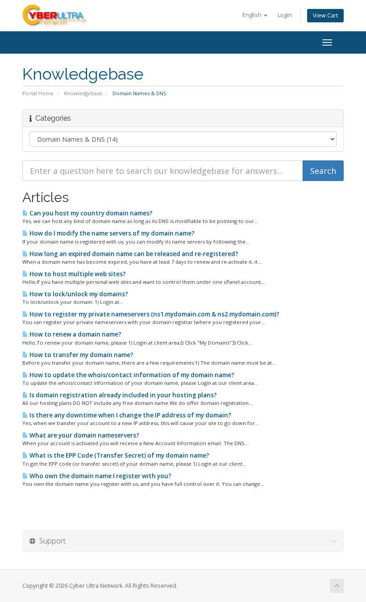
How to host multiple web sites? (77, 274)
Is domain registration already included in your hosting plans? (122, 395)
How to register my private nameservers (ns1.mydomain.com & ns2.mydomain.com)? (153, 314)
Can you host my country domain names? (90, 213)
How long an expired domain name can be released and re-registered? (133, 254)
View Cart (325, 15)
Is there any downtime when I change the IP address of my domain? (129, 415)
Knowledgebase (83, 93)
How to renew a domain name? (74, 334)
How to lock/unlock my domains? (78, 294)
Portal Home (38, 93)
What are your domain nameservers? (83, 435)
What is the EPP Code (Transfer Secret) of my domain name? (118, 455)
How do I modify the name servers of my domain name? (111, 233)
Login (285, 15)
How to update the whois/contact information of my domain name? (131, 375)
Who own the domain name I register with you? (99, 476)
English (252, 15)
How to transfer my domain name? (80, 355)
